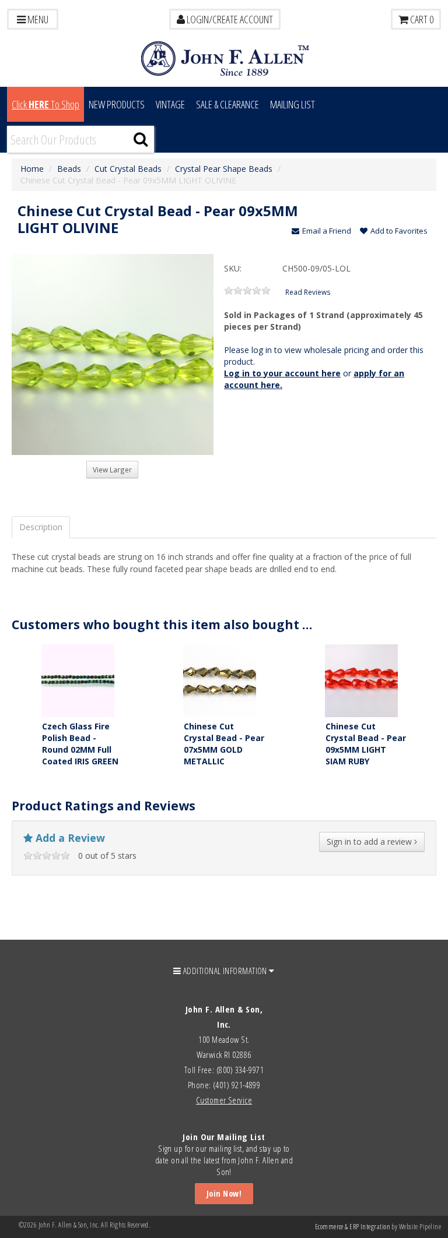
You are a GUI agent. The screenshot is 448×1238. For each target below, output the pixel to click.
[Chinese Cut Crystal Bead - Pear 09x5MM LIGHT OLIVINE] (113, 355)
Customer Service (224, 1100)
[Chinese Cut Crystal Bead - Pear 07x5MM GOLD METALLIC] (219, 680)
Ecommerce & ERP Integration (352, 1227)
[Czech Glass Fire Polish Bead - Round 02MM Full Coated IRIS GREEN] (77, 680)
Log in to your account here (282, 373)
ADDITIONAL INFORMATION (225, 970)
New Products (117, 104)
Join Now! (224, 1193)
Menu (37, 19)
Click (45, 104)
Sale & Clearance (227, 104)
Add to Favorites (399, 230)
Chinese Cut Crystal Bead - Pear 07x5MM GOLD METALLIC (224, 744)
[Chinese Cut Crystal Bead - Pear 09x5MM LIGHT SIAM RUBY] (361, 680)
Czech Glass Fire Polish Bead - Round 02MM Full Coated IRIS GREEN (80, 744)
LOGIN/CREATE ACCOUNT (229, 19)
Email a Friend (326, 230)
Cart (420, 19)
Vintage (170, 104)
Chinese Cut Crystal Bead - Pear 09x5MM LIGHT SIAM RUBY (366, 744)
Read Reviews (308, 292)
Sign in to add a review (370, 841)
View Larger (112, 469)
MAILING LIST (292, 104)
